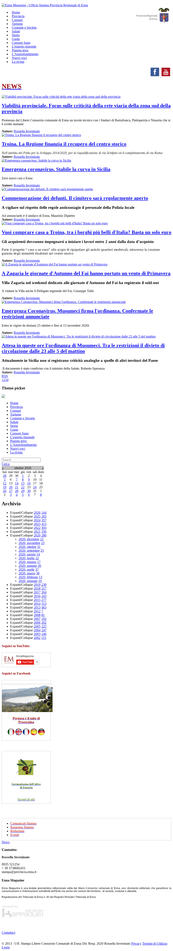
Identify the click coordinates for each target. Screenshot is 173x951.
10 (40, 581)
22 (22, 487)
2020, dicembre (29, 539)
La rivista (18, 61)
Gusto (14, 429)
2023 (37, 524)
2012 (37, 611)
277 (43, 600)
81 (43, 615)
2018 (37, 588)
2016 (37, 596)
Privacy (136, 943)
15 (22, 483)
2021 (37, 531)
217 (43, 588)
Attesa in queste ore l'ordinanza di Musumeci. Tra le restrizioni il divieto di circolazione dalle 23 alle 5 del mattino (83, 348)
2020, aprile (26, 569)
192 (43, 619)
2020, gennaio (28, 581)
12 (4, 483)
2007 (37, 619)
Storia (14, 426)
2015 (37, 600)
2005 (37, 626)
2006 (37, 622)
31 (39, 547)
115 (43, 638)
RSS (5, 376)
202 (43, 622)
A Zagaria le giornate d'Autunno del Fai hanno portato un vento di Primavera (86, 273)
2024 (37, 520)
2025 (37, 516)
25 (43, 543)
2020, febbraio (28, 577)
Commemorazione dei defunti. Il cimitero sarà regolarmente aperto (75, 198)
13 (40, 577)
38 (37, 573)
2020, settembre (29, 550)
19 (4, 487)
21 (16, 487)
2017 (37, 592)
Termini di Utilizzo (154, 943)
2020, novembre (29, 543)
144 (43, 512)
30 (29, 491)
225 (43, 626)
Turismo (15, 414)
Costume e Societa (24, 27)
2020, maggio (28, 565)
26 (4, 491)
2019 (37, 584)
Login (6, 947)
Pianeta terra (18, 441)
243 (43, 596)
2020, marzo (27, 573)
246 (43, 634)
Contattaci (8, 932)
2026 (37, 512)
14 (16, 483)
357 (43, 520)
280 (43, 535)
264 (43, 592)
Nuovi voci (17, 448)
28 (4, 476)
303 (43, 528)
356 (43, 531)
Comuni (15, 410)
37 (37, 569)
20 (10, 487)
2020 (37, 535)
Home (14, 403)
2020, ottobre (27, 547)
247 (43, 630)
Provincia (16, 407)
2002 (37, 638)
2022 (37, 528)
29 (22, 491)
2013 (37, 607)
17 (39, 562)
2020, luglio (27, 558)
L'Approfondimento (23, 445)
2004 (37, 630)
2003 (37, 634)
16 (29, 483)
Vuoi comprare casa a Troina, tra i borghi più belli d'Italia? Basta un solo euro (86, 232)
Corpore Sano (19, 433)
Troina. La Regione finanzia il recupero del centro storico (64, 144)
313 (43, 603)
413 (43, 524)
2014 (37, 603)
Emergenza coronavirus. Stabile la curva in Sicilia (56, 169)
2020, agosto (27, 554)
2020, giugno (27, 562)
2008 (37, 615)
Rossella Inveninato (27, 131)
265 (43, 516)
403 (43, 607)
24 (34, 487)
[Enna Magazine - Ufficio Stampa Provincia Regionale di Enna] (45, 5)
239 (43, 584)
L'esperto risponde (22, 437)
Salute (14, 422)
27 (10, 491)
